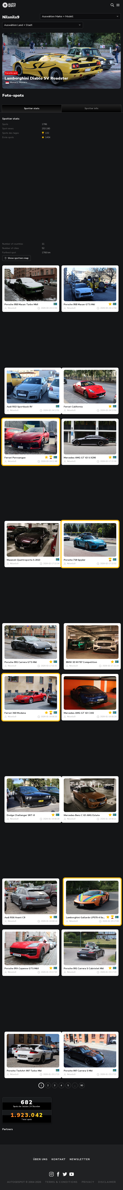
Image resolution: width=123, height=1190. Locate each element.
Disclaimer (107, 1182)
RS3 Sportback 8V (22, 406)
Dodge (10, 815)
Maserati (11, 559)
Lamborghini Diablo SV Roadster (36, 78)
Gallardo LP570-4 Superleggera (98, 917)
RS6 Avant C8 (17, 917)
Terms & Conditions (61, 1182)
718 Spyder (79, 559)
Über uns (40, 1159)
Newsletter (80, 1159)
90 (81, 1085)
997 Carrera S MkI (83, 1070)
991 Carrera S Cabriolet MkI (88, 968)
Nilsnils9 (12, 308)
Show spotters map (18, 258)
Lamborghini (73, 917)
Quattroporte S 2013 (28, 559)
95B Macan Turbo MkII (26, 304)
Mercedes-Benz (72, 815)
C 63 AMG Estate (90, 815)
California (77, 406)
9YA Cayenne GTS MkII (26, 968)
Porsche (8, 304)
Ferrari (67, 406)
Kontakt (59, 1159)
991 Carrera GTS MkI (25, 662)
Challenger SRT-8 (25, 815)
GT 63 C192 (87, 713)
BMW (69, 662)
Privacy (88, 1182)
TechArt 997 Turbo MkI (29, 1070)
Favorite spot (11, 73)
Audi (9, 406)
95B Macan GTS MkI (84, 304)
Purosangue (18, 457)
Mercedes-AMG (72, 457)
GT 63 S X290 (88, 457)
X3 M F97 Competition (85, 662)
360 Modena (19, 713)
